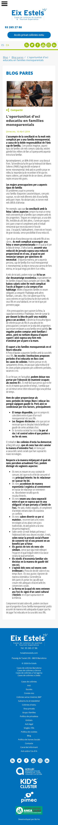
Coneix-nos (29, 693)
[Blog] (26, 46)
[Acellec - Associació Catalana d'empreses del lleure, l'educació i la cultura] (29, 774)
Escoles (29, 689)
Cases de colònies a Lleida (29, 675)
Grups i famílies (29, 712)
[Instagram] (48, 46)
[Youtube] (43, 46)
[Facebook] (37, 46)
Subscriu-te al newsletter (29, 701)
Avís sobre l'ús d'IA (29, 751)
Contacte (29, 743)
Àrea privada (29, 708)
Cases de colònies (29, 681)
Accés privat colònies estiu (29, 35)
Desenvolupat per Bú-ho (29, 819)
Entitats (29, 720)
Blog (5, 57)
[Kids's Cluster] (29, 787)
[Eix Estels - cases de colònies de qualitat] (29, 20)
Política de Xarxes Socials (29, 739)
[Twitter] (32, 46)
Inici (29, 685)
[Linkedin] (54, 46)
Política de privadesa (29, 716)
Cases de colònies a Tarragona (29, 672)
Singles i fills (29, 728)
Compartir (17, 110)
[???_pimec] (29, 802)
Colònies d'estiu (29, 704)
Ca (7, 45)
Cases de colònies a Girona (29, 670)
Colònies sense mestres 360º (29, 697)
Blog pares (17, 57)
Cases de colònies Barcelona (29, 668)
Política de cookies (29, 731)
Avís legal (29, 724)
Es (2, 45)
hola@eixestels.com (29, 653)
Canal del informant (29, 747)
